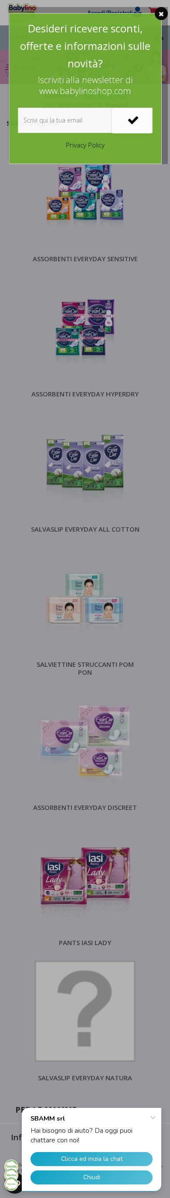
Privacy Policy (85, 144)
